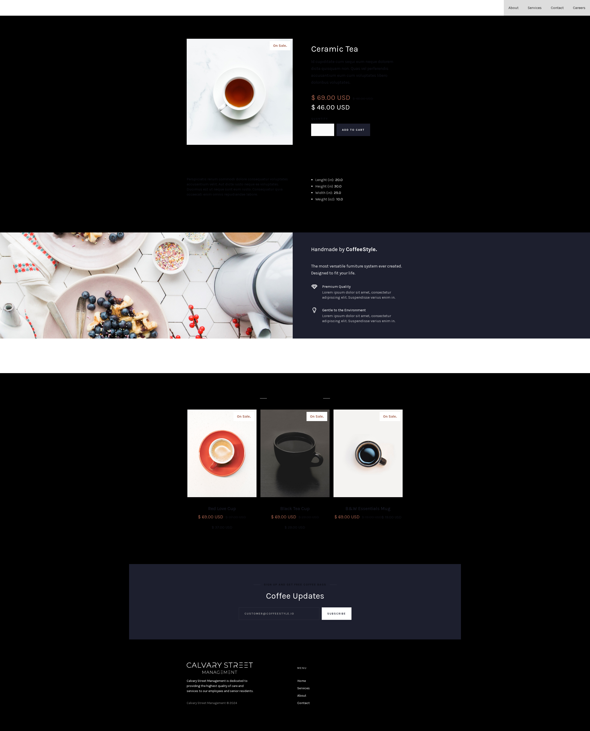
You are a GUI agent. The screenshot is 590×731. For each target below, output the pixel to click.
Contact (557, 8)
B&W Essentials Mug (367, 508)
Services (535, 8)
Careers (579, 8)
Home (301, 681)
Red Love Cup (222, 508)
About (513, 8)
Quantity (319, 118)
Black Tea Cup (295, 508)
